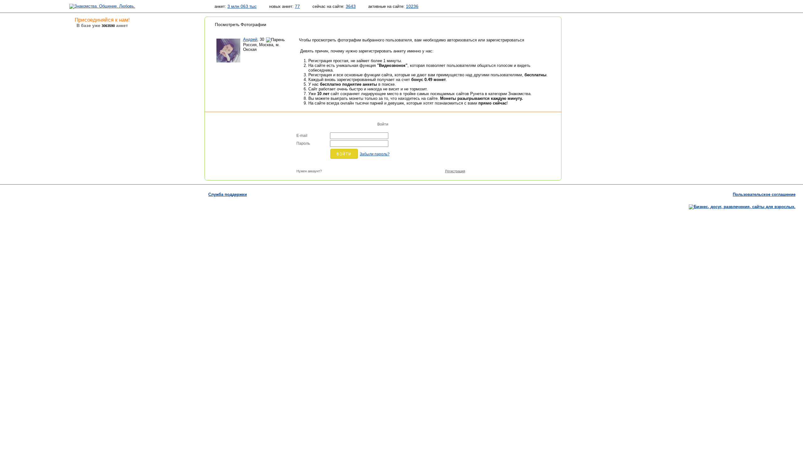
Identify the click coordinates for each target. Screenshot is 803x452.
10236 (412, 6)
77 (297, 6)
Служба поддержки (227, 194)
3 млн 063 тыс (242, 6)
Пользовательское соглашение (764, 194)
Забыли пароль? (375, 154)
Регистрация (455, 171)
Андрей (250, 39)
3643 (351, 6)
